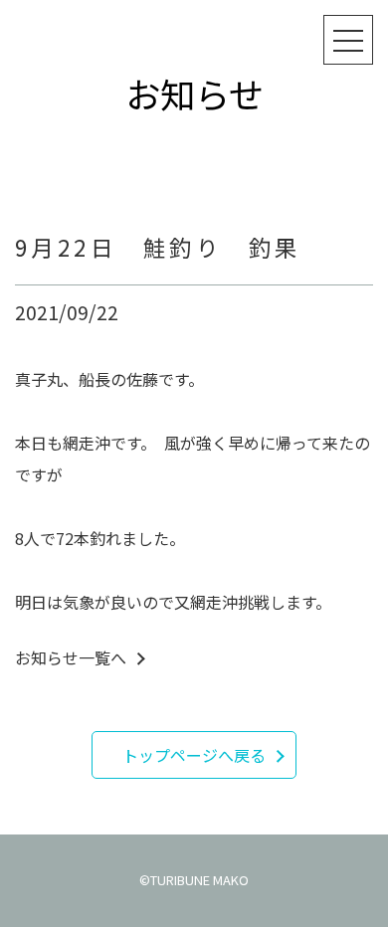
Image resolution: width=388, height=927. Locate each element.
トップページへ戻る (194, 755)
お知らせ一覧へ (70, 657)
